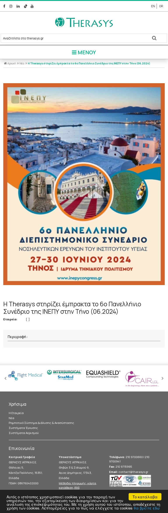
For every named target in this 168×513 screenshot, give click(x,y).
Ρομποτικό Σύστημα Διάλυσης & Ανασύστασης (41, 423)
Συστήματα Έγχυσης (23, 428)
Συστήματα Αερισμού (24, 433)
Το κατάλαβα (145, 496)
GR (161, 6)
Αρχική (11, 63)
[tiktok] (26, 6)
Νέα (21, 63)
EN (153, 6)
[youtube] (33, 6)
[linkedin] (19, 6)
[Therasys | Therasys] (84, 29)
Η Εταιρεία (16, 413)
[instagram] (11, 6)
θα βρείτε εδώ (147, 508)
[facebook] (5, 6)
